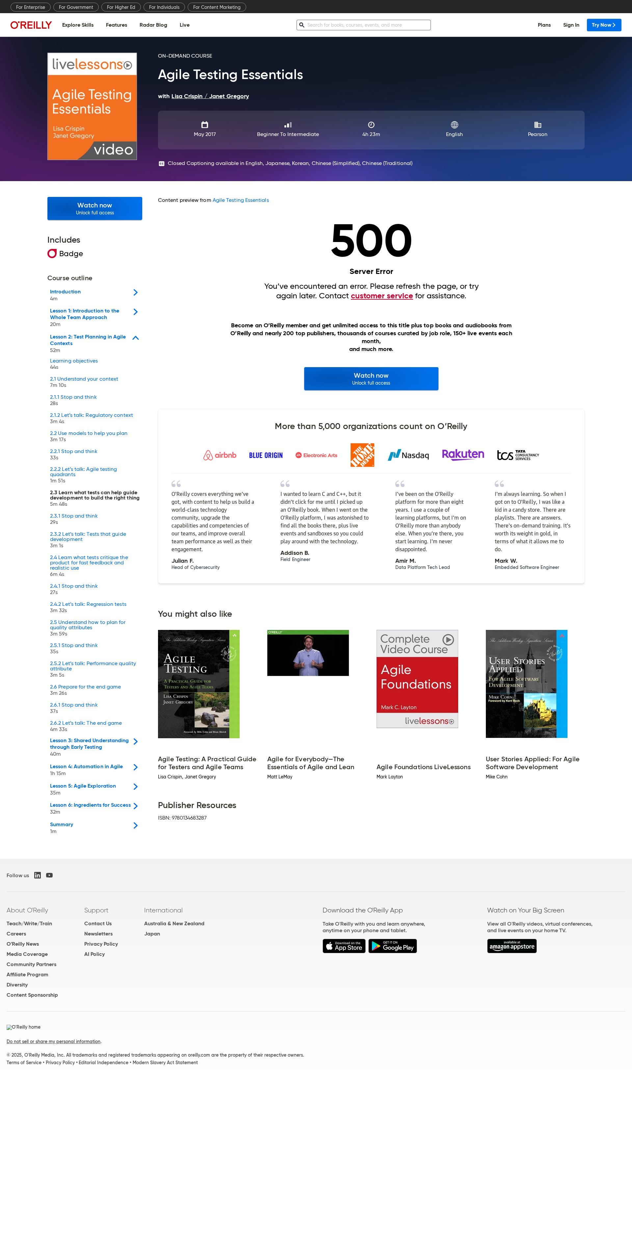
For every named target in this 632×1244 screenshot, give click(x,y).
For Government (76, 7)
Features (116, 24)
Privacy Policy (101, 943)
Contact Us (98, 923)
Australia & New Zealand (174, 923)
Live (185, 24)
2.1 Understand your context (84, 382)
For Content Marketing (217, 7)
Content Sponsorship (32, 994)
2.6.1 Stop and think (74, 708)
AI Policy (94, 954)
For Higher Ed (121, 7)
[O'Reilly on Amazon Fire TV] (512, 951)
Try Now (601, 24)
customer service (382, 296)
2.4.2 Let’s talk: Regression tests (88, 607)
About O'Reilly (27, 910)
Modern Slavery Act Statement (165, 1063)
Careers (16, 933)
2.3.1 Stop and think (74, 519)
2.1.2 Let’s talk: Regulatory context (91, 418)
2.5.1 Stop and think (74, 649)
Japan (152, 933)
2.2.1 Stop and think (73, 455)
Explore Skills (77, 24)
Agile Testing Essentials (241, 200)
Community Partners (31, 964)
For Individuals (164, 7)
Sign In (571, 24)
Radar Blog (153, 24)
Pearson (537, 134)
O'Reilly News (23, 943)
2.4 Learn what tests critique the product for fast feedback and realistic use (89, 566)
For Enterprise (30, 7)
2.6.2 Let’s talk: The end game (86, 726)
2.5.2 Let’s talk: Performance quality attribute (93, 669)
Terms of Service (24, 1063)
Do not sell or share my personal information (53, 1041)
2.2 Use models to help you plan (88, 437)
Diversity (17, 984)
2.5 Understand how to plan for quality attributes (87, 628)
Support (96, 910)
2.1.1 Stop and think (73, 400)
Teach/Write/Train (29, 923)
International (163, 910)
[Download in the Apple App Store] (344, 951)
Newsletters (98, 933)
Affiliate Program (27, 974)
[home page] (31, 24)
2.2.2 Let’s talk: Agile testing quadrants (83, 475)
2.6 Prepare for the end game (85, 690)
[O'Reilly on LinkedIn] (37, 875)
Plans (544, 24)
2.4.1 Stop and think (74, 589)
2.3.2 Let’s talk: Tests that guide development (88, 540)
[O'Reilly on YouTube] (49, 875)
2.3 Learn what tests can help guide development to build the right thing (95, 498)
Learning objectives (74, 364)
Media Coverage (27, 954)
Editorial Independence (103, 1063)
